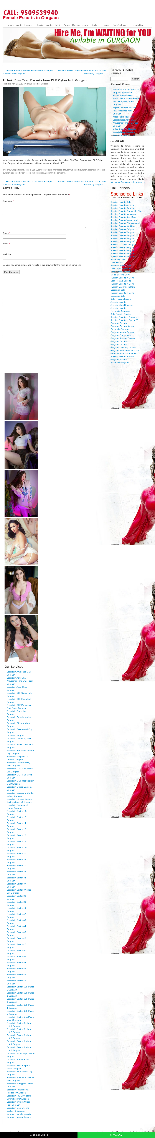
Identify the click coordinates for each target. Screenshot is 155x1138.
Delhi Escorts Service (120, 314)
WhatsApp (117, 1135)
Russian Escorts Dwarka (122, 208)
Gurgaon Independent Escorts (124, 350)
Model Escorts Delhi (120, 274)
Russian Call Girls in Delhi (122, 287)
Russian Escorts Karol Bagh (123, 217)
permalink (61, 173)
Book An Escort (120, 25)
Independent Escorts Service (124, 353)
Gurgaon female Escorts (122, 332)
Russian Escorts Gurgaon (122, 229)
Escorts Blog (137, 25)
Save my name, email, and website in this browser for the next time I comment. (43, 265)
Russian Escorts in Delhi (48, 25)
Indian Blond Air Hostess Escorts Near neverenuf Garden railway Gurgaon (124, 132)
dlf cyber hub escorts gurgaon (75, 170)
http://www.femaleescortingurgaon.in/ (128, 182)
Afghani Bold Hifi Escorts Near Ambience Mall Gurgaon (124, 110)
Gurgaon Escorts (118, 323)
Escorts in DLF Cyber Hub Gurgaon (37, 170)
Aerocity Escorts (118, 302)
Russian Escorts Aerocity (122, 205)
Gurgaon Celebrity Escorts (123, 347)
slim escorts (16, 173)
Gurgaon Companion (120, 335)
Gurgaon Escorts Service (122, 326)
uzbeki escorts (38, 173)
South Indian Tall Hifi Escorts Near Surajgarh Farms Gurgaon (126, 101)
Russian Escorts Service (122, 356)
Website (7, 254)
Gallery (95, 25)
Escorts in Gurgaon (119, 329)
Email (6, 243)
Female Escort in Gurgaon (19, 25)
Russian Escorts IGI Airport (123, 226)
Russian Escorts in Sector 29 (124, 320)
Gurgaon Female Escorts (19, 1114)
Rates (106, 25)
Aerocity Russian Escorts (76, 25)
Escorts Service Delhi (120, 265)
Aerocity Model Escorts (121, 305)
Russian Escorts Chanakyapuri (125, 223)
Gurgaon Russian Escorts (122, 338)
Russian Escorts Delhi (120, 202)
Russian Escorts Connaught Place (126, 211)
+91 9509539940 (39, 1135)
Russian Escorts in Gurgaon (123, 317)
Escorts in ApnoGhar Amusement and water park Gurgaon (20, 681)
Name (6, 233)
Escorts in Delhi (117, 259)
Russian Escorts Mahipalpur (123, 214)
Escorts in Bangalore (120, 311)
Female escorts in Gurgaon (37, 84)
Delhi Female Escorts (120, 268)
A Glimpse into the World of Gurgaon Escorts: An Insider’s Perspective (126, 92)
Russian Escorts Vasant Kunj (124, 220)
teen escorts (26, 173)
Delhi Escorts (116, 262)
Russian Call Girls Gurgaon (123, 244)
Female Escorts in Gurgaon (31, 17)
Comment (8, 201)
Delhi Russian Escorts (120, 271)
